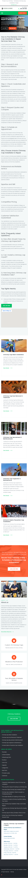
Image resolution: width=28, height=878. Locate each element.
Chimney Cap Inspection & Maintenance (11, 742)
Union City (4, 762)
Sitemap (12, 871)
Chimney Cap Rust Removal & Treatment (12, 737)
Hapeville (4, 765)
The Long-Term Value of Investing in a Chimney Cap (14, 787)
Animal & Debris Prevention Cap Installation (12, 745)
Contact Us (13, 4)
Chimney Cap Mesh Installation (9, 734)
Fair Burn (4, 760)
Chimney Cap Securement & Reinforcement (12, 740)
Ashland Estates (6, 754)
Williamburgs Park (6, 757)
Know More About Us (6, 631)
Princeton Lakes (6, 773)
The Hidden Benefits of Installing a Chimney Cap (13, 796)
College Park (5, 767)
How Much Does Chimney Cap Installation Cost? (13, 789)
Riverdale (4, 752)
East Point (4, 770)
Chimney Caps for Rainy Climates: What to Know (13, 812)
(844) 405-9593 (23, 8)
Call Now (4, 28)
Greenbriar (4, 775)
